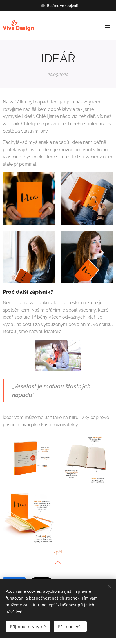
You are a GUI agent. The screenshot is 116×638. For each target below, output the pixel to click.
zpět (58, 552)
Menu (107, 25)
